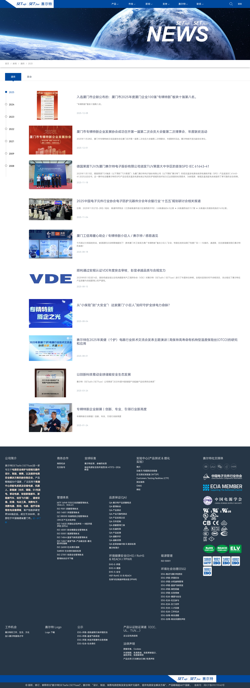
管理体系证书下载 (65, 558)
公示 (80, 627)
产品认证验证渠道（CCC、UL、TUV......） (140, 628)
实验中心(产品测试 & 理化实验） (153, 460)
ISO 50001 (166, 561)
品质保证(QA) (118, 497)
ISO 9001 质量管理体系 (67, 509)
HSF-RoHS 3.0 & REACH (120, 576)
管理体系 (63, 497)
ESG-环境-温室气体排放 (172, 585)
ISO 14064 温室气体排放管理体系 (72, 537)
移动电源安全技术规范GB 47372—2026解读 (102, 468)
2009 (11, 153)
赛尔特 (182, 4)
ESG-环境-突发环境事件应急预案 (92, 640)
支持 (165, 4)
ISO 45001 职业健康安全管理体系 (72, 530)
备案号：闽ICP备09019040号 (209, 685)
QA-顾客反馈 (115, 540)
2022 (11, 129)
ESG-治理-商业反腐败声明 (173, 619)
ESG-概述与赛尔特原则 (171, 574)
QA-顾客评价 (115, 536)
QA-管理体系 (115, 506)
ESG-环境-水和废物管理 (172, 581)
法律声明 (129, 644)
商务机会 (61, 463)
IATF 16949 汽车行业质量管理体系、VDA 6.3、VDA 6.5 (73, 504)
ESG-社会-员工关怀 (170, 604)
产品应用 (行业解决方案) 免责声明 (138, 659)
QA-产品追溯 (115, 533)
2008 (11, 166)
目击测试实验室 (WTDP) (147, 474)
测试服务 (140, 482)
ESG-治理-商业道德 (170, 615)
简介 (138, 467)
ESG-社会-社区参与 (170, 600)
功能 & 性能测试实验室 (146, 471)
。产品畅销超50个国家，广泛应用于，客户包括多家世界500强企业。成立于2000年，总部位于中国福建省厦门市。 (23, 494)
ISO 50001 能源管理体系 (68, 533)
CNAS (139, 486)
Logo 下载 (50, 632)
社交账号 (61, 467)
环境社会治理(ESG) (173, 569)
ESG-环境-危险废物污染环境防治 (92, 632)
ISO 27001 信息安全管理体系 (70, 555)
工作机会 (11, 627)
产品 (114, 4)
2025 (30, 63)
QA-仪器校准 (115, 529)
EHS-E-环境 (114, 564)
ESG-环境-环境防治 (170, 578)
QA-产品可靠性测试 (118, 514)
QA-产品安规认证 (117, 518)
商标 (138, 489)
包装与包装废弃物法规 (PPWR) (123, 579)
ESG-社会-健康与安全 (171, 596)
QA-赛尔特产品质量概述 (120, 503)
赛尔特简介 (114, 548)
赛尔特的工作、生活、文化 (17, 632)
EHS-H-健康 (115, 568)
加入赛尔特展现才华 (14, 636)
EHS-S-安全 (114, 572)
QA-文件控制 (115, 521)
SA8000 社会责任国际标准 (69, 551)
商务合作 (63, 458)
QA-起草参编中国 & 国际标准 (122, 544)
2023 (11, 116)
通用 (22, 63)
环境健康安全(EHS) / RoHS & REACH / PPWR (126, 557)
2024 (11, 104)
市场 (130, 4)
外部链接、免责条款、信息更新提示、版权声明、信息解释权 (140, 654)
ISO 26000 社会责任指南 (68, 547)
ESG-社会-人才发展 (170, 608)
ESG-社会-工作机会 (170, 612)
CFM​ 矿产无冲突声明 (66, 520)
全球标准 (90, 458)
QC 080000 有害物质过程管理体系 (72, 516)
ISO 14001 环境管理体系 (68, 512)
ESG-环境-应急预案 (170, 593)
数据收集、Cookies (132, 649)
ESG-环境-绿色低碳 (170, 589)
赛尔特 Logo (53, 627)
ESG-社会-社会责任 (86, 643)
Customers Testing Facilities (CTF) (152, 478)
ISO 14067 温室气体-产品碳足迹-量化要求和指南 (74, 542)
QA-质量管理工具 (117, 525)
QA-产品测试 (115, 510)
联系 (199, 4)
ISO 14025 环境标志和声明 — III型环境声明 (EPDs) (74, 525)
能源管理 (167, 555)
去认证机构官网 (130, 636)
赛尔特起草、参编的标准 (95, 463)
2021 (11, 141)
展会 (29, 76)
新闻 (148, 4)
